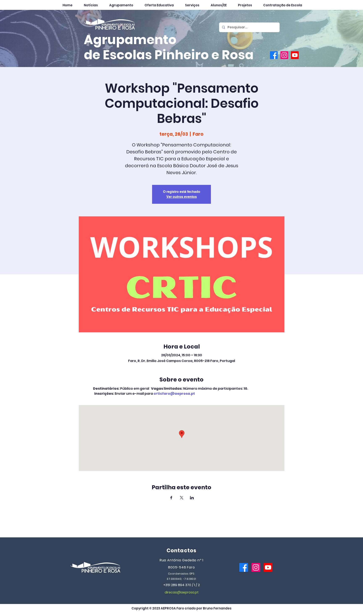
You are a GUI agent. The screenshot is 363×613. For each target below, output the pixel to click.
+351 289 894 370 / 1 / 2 (181, 585)
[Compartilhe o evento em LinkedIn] (192, 497)
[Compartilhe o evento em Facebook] (171, 497)
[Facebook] (274, 55)
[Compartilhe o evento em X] (182, 497)
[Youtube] (295, 55)
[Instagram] (284, 55)
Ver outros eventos (181, 197)
